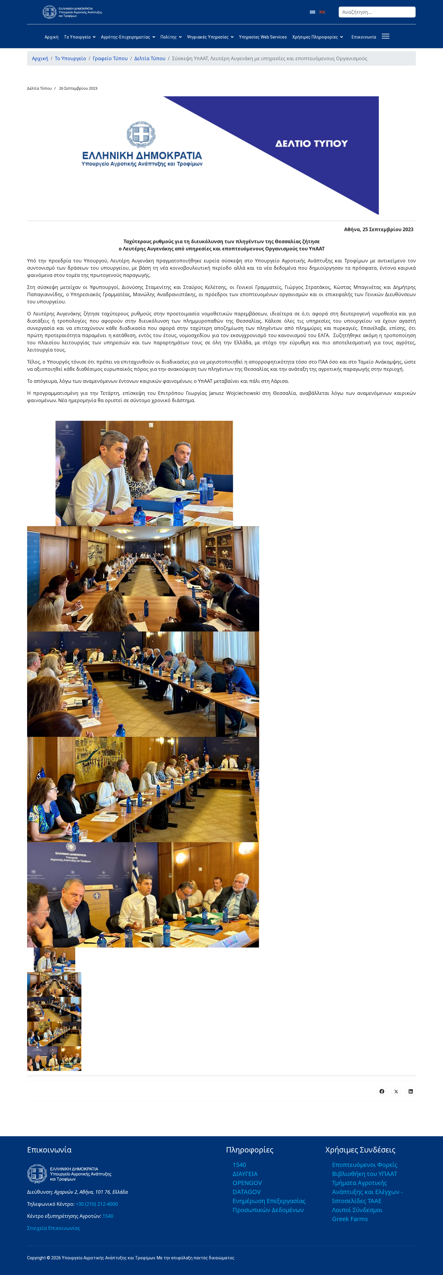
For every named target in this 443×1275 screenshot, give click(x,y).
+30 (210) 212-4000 (97, 1204)
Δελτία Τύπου (39, 88)
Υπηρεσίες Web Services (263, 37)
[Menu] (384, 36)
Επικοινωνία (364, 37)
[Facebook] (382, 1091)
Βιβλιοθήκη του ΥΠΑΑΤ (364, 1174)
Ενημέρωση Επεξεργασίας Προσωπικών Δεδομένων (269, 1205)
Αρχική (51, 37)
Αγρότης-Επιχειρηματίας (125, 37)
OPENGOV (247, 1183)
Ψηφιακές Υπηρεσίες (208, 37)
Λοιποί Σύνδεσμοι (357, 1210)
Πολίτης (169, 37)
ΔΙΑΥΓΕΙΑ (245, 1174)
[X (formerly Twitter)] (396, 1091)
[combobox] (377, 12)
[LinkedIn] (411, 1091)
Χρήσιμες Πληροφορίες (315, 37)
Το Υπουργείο (77, 37)
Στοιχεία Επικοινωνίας (53, 1228)
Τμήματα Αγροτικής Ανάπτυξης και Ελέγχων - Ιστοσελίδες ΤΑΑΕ (367, 1192)
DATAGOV (247, 1192)
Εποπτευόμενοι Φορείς (364, 1165)
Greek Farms (350, 1219)
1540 (107, 1216)
